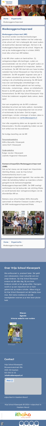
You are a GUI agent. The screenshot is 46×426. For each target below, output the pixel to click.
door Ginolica (2, 417)
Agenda (23, 316)
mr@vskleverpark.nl (28, 118)
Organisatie (16, 18)
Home (6, 18)
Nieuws (23, 313)
